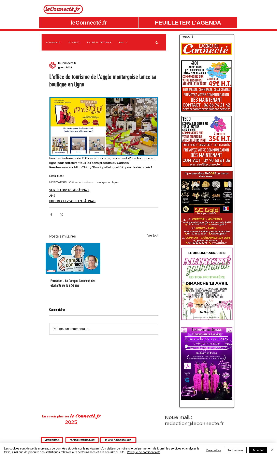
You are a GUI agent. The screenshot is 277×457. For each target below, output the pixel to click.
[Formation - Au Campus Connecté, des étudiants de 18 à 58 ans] (73, 258)
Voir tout (152, 235)
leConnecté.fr (53, 42)
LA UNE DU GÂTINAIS (99, 42)
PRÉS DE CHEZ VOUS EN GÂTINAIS (72, 201)
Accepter (258, 450)
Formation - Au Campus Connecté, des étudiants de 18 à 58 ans (72, 283)
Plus (121, 42)
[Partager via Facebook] (51, 214)
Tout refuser (235, 450)
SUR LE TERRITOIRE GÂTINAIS (69, 190)
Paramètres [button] (213, 450)
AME (52, 195)
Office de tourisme (81, 182)
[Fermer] (272, 450)
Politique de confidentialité (143, 452)
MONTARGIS (58, 182)
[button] (187, 22)
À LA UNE (74, 42)
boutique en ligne (107, 182)
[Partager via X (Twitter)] (61, 214)
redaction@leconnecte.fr (194, 423)
